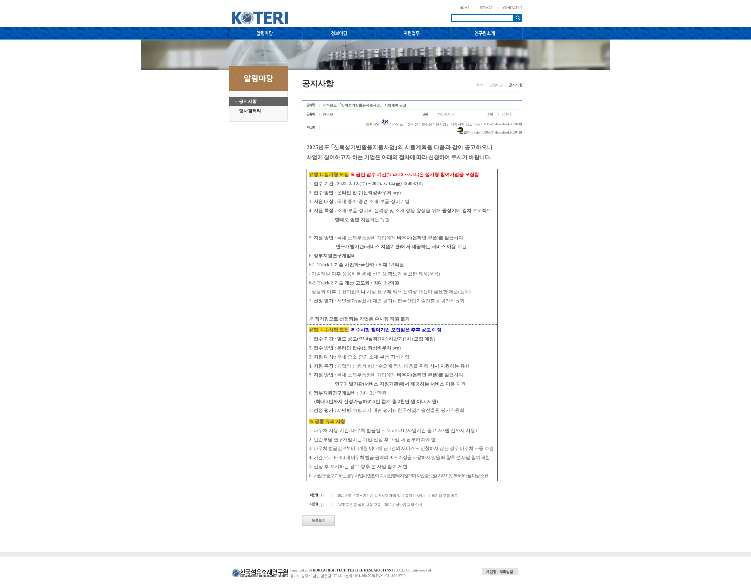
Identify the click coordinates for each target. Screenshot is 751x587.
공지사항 (248, 101)
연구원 (328, 114)
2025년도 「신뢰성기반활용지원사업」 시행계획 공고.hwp (434, 124)
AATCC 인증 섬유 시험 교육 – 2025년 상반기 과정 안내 (379, 505)
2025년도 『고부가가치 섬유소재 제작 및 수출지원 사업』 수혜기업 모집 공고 (397, 496)
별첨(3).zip (472, 132)
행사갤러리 (250, 110)
